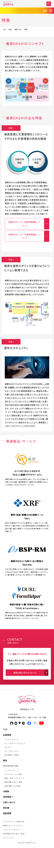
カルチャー (8, 747)
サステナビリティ (11, 765)
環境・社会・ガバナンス (14, 778)
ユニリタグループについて (15, 743)
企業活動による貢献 (12, 786)
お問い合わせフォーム (27, 844)
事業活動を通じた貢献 (13, 782)
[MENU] (48, 3)
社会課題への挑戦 (11, 755)
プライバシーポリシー (12, 829)
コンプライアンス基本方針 (13, 821)
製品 (45, 10)
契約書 (6, 807)
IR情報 (6, 791)
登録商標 (7, 813)
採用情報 (7, 796)
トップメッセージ (11, 739)
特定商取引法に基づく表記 (14, 833)
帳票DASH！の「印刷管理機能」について (24, 223)
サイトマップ (8, 838)
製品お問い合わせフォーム (25, 672)
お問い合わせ (9, 802)
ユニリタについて (11, 751)
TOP (5, 729)
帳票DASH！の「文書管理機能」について (24, 236)
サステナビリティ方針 (13, 774)
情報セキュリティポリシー (13, 825)
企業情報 (7, 734)
